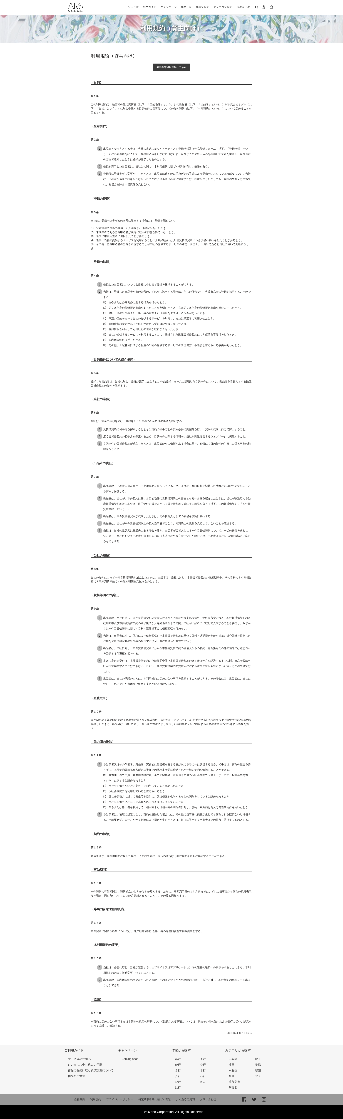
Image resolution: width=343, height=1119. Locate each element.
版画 (231, 1076)
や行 (203, 1064)
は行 (178, 1087)
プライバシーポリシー (119, 1099)
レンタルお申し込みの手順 (85, 1064)
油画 (231, 1064)
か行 (178, 1064)
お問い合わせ (208, 1099)
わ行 (203, 1076)
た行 (178, 1076)
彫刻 (258, 1070)
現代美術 (234, 1081)
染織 (258, 1064)
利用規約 (95, 1099)
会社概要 (79, 1099)
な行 (178, 1081)
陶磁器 (233, 1087)
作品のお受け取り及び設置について (91, 1070)
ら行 (203, 1070)
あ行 (178, 1058)
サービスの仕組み (79, 1058)
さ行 (178, 1070)
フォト (259, 1076)
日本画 (233, 1058)
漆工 (258, 1058)
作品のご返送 (76, 1076)
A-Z (202, 1081)
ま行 (203, 1058)
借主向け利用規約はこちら (171, 67)
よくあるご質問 (185, 1099)
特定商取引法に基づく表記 (154, 1099)
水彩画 (233, 1070)
